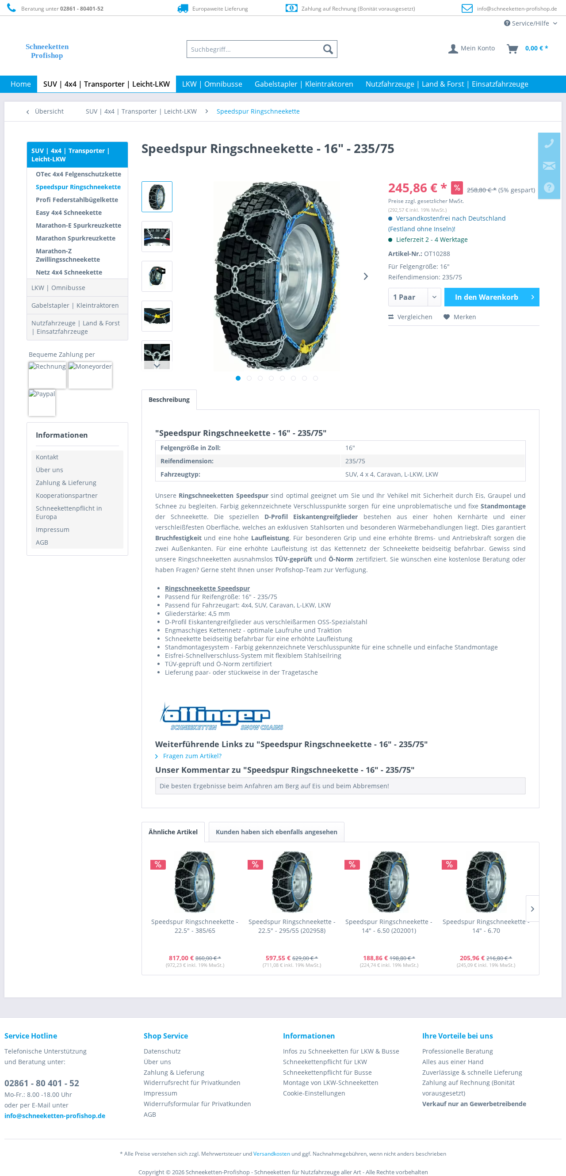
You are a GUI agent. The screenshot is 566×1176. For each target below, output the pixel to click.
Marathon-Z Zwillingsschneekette (68, 255)
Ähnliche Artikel (173, 832)
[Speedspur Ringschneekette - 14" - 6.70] (486, 882)
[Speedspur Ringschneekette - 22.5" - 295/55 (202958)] (292, 882)
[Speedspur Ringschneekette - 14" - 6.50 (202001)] (389, 882)
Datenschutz (162, 1051)
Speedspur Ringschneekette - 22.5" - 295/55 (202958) (292, 926)
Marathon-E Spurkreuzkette (78, 225)
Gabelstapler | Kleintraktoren (75, 305)
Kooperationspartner (67, 495)
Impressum (52, 529)
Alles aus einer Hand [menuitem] (453, 1062)
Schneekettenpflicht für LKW (325, 1062)
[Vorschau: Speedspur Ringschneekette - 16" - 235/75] (157, 196)
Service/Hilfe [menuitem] (530, 23)
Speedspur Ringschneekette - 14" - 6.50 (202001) (388, 926)
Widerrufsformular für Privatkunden (197, 1104)
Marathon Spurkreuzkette (75, 238)
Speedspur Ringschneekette (78, 187)
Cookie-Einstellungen (314, 1093)
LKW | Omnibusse (58, 287)
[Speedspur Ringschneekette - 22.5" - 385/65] (195, 882)
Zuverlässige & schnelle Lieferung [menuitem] (472, 1072)
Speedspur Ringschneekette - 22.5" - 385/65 (194, 926)
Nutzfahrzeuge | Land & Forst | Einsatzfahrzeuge (75, 327)
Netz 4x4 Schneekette (69, 272)
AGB (42, 542)
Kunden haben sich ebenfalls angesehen (276, 832)
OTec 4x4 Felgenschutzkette (78, 174)
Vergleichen (414, 317)
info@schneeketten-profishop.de (517, 8)
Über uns (49, 470)
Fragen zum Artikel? (191, 756)
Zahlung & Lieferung (66, 482)
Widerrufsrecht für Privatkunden (192, 1082)
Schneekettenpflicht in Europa (69, 512)
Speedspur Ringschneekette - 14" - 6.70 (486, 926)
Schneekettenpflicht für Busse (327, 1072)
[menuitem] (262, 49)
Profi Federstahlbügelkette (77, 199)
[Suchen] (328, 49)
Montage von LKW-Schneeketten (331, 1082)
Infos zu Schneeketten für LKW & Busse (341, 1051)
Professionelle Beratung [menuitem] (457, 1051)
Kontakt (47, 457)
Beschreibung (169, 399)
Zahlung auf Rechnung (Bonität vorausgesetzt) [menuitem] (468, 1087)
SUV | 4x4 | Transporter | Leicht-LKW (70, 154)
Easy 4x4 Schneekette (69, 212)
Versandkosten (271, 1153)
